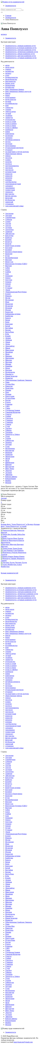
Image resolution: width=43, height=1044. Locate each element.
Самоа (7, 408)
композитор (9, 134)
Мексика (8, 360)
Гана (7, 274)
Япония (8, 483)
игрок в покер (10, 126)
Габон (7, 268)
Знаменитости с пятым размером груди (20, 54)
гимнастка (9, 107)
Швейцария (9, 462)
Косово (8, 330)
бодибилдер (9, 87)
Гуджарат (8, 288)
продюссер (9, 170)
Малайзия (9, 352)
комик (7, 132)
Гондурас (8, 280)
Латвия (8, 338)
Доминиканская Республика (16, 292)
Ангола (8, 225)
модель (8, 142)
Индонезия (9, 300)
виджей (8, 101)
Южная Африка (11, 477)
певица (8, 156)
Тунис (7, 436)
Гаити (7, 270)
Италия (8, 310)
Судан (7, 426)
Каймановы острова (12, 314)
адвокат (8, 69)
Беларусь (8, 242)
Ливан (7, 342)
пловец (8, 160)
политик (8, 162)
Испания (8, 308)
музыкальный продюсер (14, 148)
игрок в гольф (10, 122)
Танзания (8, 432)
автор (7, 65)
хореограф (9, 202)
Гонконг (8, 282)
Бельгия (8, 244)
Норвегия (9, 378)
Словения (9, 422)
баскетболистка (11, 79)
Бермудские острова (12, 246)
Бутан (7, 256)
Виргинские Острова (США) (16, 264)
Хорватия (8, 454)
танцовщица (10, 188)
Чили (7, 460)
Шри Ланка (9, 469)
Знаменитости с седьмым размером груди (20, 58)
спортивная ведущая (13, 184)
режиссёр (8, 176)
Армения (8, 232)
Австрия (8, 215)
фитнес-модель (11, 196)
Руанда (8, 402)
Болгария (8, 248)
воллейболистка (11, 103)
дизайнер (8, 115)
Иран (7, 302)
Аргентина (9, 230)
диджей (8, 113)
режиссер (8, 174)
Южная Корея (10, 479)
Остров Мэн (10, 384)
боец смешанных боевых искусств (18, 91)
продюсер (9, 168)
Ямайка (8, 481)
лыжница (8, 138)
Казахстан (9, 312)
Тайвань (8, 430)
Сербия (8, 416)
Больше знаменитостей (9, 573)
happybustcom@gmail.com (23, 1042)
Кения (7, 320)
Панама (8, 390)
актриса (4, 34)
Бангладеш (9, 236)
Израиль (8, 296)
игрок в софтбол (11, 128)
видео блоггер (10, 99)
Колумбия (9, 328)
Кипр (7, 322)
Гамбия (8, 272)
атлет (7, 75)
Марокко (8, 356)
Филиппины (10, 448)
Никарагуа (9, 374)
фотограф (8, 198)
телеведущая (10, 190)
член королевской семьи (14, 206)
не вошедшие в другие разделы (17, 152)
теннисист (9, 192)
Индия (7, 298)
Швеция (8, 464)
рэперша (8, 180)
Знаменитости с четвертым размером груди (21, 52)
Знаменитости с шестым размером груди (20, 56)
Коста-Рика (9, 332)
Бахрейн (8, 240)
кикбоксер (9, 130)
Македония (9, 350)
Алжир (8, 221)
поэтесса (8, 164)
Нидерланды (10, 372)
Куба (7, 334)
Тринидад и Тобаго (12, 434)
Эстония (8, 473)
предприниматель (12, 166)
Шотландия (9, 466)
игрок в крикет (11, 124)
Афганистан (9, 234)
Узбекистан (9, 440)
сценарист (9, 186)
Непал (7, 368)
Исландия (9, 306)
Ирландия (9, 304)
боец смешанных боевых (14, 89)
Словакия (9, 420)
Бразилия (8, 254)
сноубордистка (10, 182)
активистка (9, 71)
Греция (8, 284)
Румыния (8, 404)
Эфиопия (8, 475)
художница (9, 204)
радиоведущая (10, 172)
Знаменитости (10, 6)
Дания (7, 290)
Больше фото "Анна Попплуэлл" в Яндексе (17, 524)
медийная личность (12, 140)
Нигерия (8, 370)
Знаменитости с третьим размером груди (20, 50)
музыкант (9, 150)
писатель (8, 158)
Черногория (9, 456)
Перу (7, 392)
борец (7, 95)
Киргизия (9, 324)
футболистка (10, 200)
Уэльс (7, 446)
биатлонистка (10, 81)
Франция (8, 452)
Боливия (8, 250)
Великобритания (11, 258)
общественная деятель (13, 154)
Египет (8, 294)
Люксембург (10, 346)
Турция (8, 438)
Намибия (8, 366)
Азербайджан (10, 217)
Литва (7, 344)
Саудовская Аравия (12, 410)
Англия (8, 223)
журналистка (10, 120)
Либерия (8, 340)
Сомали (8, 424)
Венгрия (8, 260)
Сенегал (8, 414)
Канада (8, 318)
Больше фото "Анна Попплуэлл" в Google (20, 525)
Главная (8, 16)
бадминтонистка (11, 77)
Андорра (8, 228)
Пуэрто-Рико (10, 398)
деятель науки (10, 111)
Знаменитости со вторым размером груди (20, 48)
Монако (8, 364)
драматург (9, 117)
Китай (7, 326)
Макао (7, 348)
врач (7, 105)
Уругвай (8, 444)
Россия (7, 400)
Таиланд (8, 428)
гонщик (8, 109)
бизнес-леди (9, 83)
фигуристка (9, 194)
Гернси (8, 278)
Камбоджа (9, 316)
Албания (8, 219)
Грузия (7, 286)
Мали (7, 354)
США (7, 406)
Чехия (7, 458)
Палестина (9, 388)
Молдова (8, 362)
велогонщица (10, 97)
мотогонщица (10, 146)
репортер (8, 178)
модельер (8, 144)
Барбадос (8, 238)
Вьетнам (8, 266)
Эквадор (8, 471)
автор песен (9, 67)
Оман (7, 382)
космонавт (9, 136)
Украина (8, 442)
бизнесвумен (10, 85)
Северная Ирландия (12, 412)
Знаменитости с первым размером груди (20, 46)
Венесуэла (9, 262)
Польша (8, 394)
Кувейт (8, 336)
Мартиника (9, 358)
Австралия (9, 213)
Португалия (9, 396)
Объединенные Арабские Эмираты (18, 380)
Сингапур (9, 418)
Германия (8, 276)
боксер (7, 93)
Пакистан (9, 386)
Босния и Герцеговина (13, 252)
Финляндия (9, 450)
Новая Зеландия (11, 376)
